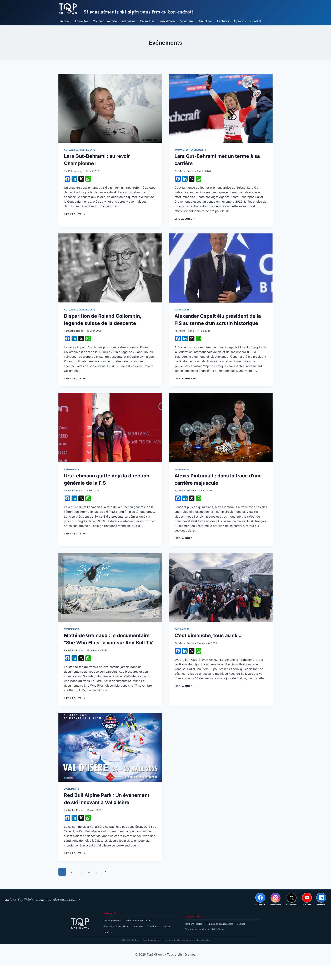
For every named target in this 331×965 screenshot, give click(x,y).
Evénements (88, 150)
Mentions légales (193, 924)
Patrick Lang (75, 171)
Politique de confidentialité (219, 924)
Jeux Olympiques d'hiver (116, 926)
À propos (239, 21)
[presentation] (110, 108)
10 (95, 872)
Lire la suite (74, 214)
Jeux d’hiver (167, 21)
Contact (255, 21)
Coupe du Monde (112, 920)
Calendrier (147, 21)
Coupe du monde (105, 21)
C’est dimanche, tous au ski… (208, 635)
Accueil (65, 21)
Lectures (223, 21)
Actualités (81, 21)
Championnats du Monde (138, 920)
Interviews (128, 21)
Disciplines (205, 21)
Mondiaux (186, 21)
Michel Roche (186, 171)
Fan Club (108, 932)
